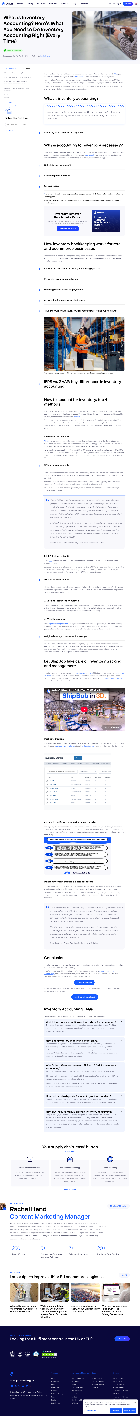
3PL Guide (116, 1394)
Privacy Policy (97, 1378)
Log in (118, 4)
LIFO (50, 561)
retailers (77, 417)
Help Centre (55, 1403)
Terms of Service (98, 1381)
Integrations (41, 4)
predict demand (79, 76)
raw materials (89, 155)
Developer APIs (77, 1400)
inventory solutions (106, 971)
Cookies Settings (91, 1410)
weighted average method (58, 624)
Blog (74, 4)
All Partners (76, 1381)
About (53, 1378)
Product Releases (119, 1384)
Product (20, 4)
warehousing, (49, 974)
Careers (54, 1391)
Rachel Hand (45, 56)
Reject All (116, 1410)
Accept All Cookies (129, 1410)
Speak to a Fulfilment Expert (85, 997)
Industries (64, 4)
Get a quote (128, 3)
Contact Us (55, 1381)
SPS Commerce (77, 1388)
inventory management (84, 673)
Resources (84, 4)
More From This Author (118, 1206)
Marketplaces (76, 1394)
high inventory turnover (114, 678)
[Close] (135, 1402)
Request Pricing (70, 1189)
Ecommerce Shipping (120, 1397)
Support (112, 4)
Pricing (30, 4)
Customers (53, 4)
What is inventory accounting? (13, 73)
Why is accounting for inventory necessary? (17, 77)
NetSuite (75, 1397)
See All (124, 1275)
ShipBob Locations (119, 1378)
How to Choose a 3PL (120, 1388)
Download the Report (68, 228)
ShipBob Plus (117, 1381)
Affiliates (75, 1403)
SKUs (116, 74)
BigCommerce (77, 1391)
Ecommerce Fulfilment (120, 1391)
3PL (78, 971)
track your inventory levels (65, 746)
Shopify (74, 1384)
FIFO (46, 441)
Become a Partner (78, 1378)
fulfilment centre (88, 746)
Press (53, 1397)
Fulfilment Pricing (57, 1394)
